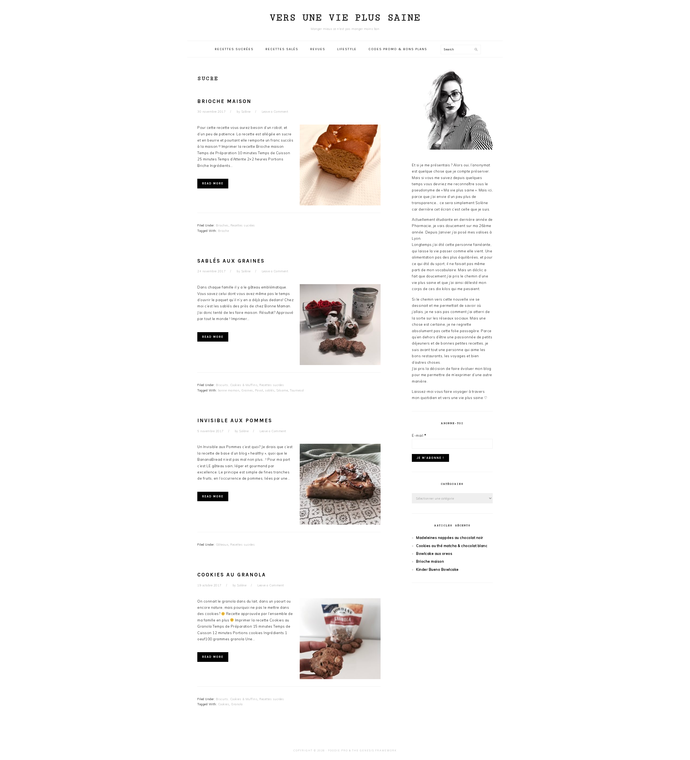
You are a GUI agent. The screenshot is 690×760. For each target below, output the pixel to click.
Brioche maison (224, 101)
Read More (212, 183)
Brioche (223, 231)
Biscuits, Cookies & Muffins (237, 385)
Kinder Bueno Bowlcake (437, 569)
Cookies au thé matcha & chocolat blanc (451, 546)
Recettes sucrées (242, 225)
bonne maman (229, 390)
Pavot (259, 390)
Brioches (222, 225)
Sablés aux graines (231, 261)
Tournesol (297, 390)
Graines (247, 390)
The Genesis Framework (374, 750)
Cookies (223, 704)
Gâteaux (222, 544)
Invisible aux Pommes (234, 421)
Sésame (282, 390)
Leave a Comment (275, 112)
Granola (237, 704)
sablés (269, 390)
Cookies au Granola (231, 575)
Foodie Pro (338, 750)
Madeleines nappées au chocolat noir (449, 537)
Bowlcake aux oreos (434, 553)
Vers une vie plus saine (345, 17)
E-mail (419, 435)
